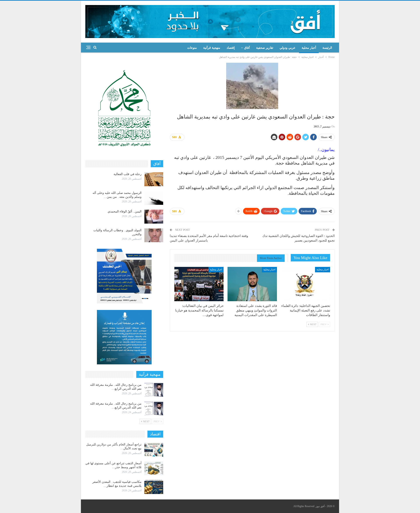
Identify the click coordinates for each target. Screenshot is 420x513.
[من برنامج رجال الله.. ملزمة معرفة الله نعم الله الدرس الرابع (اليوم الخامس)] (153, 390)
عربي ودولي (287, 47)
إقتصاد (231, 47)
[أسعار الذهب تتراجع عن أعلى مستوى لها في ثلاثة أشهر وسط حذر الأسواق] (153, 468)
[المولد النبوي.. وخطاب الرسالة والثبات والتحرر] (153, 235)
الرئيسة (327, 47)
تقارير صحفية (264, 47)
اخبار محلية (323, 269)
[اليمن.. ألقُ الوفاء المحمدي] (153, 217)
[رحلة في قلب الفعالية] (153, 179)
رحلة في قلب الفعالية (128, 174)
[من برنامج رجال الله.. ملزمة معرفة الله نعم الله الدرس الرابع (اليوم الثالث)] (153, 409)
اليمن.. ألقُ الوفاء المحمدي (125, 211)
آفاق (247, 47)
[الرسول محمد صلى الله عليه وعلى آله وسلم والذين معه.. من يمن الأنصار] (153, 198)
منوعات (192, 47)
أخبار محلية (309, 47)
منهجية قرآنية (211, 47)
